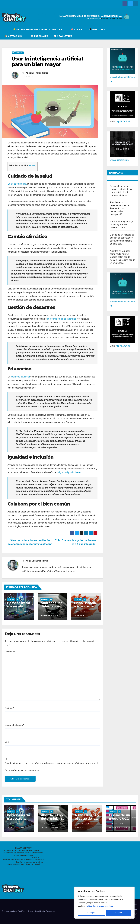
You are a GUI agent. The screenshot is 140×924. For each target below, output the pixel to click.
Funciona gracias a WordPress (14, 911)
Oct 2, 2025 (14, 823)
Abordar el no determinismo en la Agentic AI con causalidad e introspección (119, 208)
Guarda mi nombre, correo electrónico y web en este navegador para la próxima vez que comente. (52, 763)
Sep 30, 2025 (83, 823)
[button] (136, 32)
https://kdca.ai (10, 862)
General (19, 52)
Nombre (9, 708)
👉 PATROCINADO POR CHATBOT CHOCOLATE (39, 29)
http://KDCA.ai (123, 121)
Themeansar (50, 911)
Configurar (91, 913)
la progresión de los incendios (61, 319)
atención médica (19, 184)
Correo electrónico (14, 725)
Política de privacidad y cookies (99, 906)
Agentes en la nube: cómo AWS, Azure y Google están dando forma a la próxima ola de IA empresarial (122, 257)
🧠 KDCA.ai (77, 29)
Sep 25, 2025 (117, 823)
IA (13, 52)
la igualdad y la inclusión (69, 472)
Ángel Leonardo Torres (37, 73)
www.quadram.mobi (119, 160)
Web (7, 742)
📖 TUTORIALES (39, 36)
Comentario (11, 651)
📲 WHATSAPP (97, 29)
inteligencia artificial (20, 377)
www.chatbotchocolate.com (19, 857)
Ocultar (32, 165)
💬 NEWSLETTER (63, 36)
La (9, 184)
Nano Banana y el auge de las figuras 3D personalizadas (121, 224)
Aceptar (118, 913)
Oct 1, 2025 (48, 823)
